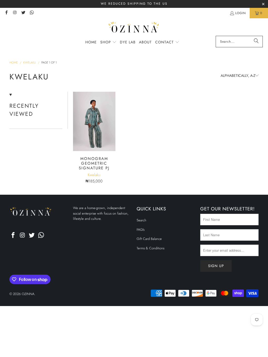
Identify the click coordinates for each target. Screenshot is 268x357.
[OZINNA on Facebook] (6, 13)
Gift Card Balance (149, 238)
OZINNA (28, 293)
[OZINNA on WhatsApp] (31, 13)
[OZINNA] (134, 28)
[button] (108, 42)
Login (240, 13)
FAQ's (140, 229)
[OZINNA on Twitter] (23, 13)
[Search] (256, 41)
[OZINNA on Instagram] (14, 13)
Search (141, 220)
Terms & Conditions (150, 248)
